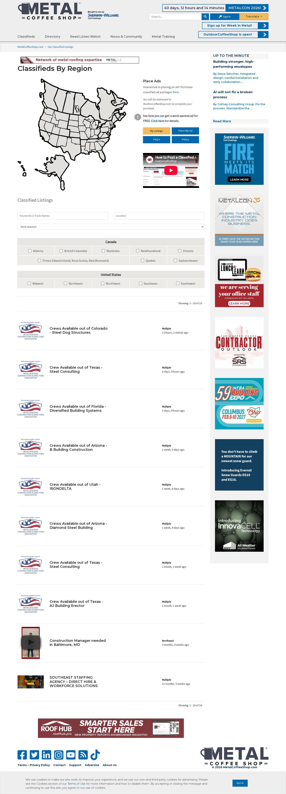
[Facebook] (22, 755)
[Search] (205, 16)
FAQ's (156, 139)
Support (75, 765)
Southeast (150, 283)
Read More (222, 121)
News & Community (126, 36)
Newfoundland (150, 251)
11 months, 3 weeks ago (176, 681)
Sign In (226, 16)
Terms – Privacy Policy (34, 765)
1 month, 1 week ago (174, 564)
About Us (110, 765)
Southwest (187, 283)
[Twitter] (34, 755)
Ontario (187, 251)
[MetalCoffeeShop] (68, 11)
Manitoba (112, 251)
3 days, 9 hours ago (173, 369)
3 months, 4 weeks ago (175, 642)
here (176, 92)
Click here (157, 121)
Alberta (37, 251)
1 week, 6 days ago (173, 447)
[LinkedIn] (46, 755)
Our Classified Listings (61, 47)
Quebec (150, 260)
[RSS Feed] (83, 755)
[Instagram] (58, 755)
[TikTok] (95, 755)
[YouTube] (70, 755)
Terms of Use (76, 783)
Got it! (240, 783)
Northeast (75, 283)
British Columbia (75, 251)
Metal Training (163, 36)
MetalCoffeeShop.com (30, 47)
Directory (52, 36)
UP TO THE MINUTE (231, 56)
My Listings (156, 131)
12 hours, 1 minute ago (175, 330)
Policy (185, 139)
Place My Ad (185, 130)
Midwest (38, 283)
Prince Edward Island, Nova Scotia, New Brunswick (75, 260)
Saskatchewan (188, 260)
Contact (59, 765)
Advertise (92, 765)
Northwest (112, 283)
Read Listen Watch (85, 36)
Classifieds (26, 36)
